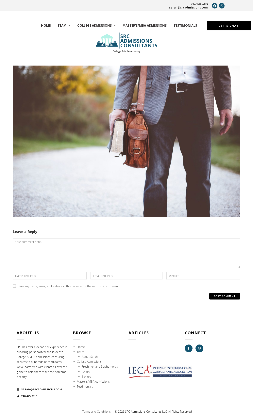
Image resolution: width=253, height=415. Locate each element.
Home (46, 25)
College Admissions (94, 25)
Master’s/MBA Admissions (145, 25)
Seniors (86, 376)
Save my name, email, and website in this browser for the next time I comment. (69, 286)
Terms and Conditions (96, 411)
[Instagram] (222, 5)
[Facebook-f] (189, 348)
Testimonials (185, 25)
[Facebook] (214, 5)
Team (62, 25)
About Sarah (90, 357)
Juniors (86, 372)
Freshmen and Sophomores (100, 366)
